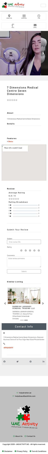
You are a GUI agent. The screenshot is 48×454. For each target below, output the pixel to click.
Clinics (10, 141)
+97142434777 (8, 348)
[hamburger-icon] (43, 5)
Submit (24, 271)
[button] (5, 303)
